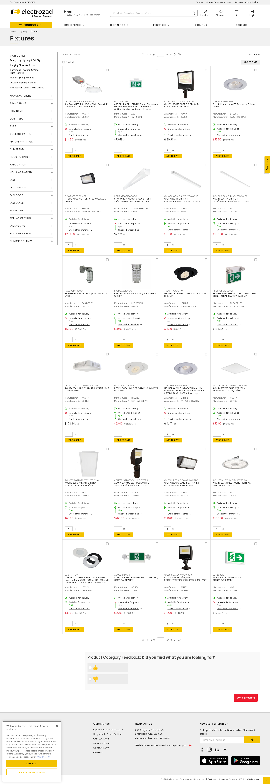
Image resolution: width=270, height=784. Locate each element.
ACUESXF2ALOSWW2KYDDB (178, 575)
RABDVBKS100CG (74, 291)
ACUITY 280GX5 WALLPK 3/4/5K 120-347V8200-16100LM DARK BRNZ (182, 484)
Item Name (16, 111)
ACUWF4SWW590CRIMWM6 (79, 101)
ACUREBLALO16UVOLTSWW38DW (230, 480)
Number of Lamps (21, 241)
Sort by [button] (253, 54)
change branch (93, 15)
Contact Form (101, 747)
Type (13, 126)
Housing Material (22, 172)
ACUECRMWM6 (122, 575)
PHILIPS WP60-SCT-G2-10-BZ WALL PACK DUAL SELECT (85, 200)
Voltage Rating (20, 134)
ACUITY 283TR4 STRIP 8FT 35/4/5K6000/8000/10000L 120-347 (231, 200)
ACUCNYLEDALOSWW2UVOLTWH (81, 385)
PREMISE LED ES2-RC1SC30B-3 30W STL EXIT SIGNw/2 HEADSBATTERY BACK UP (234, 294)
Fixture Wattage (21, 141)
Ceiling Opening (20, 218)
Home (13, 31)
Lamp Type (16, 118)
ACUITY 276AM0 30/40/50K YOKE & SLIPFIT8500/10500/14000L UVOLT (132, 484)
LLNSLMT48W (71, 575)
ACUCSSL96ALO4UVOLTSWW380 (230, 196)
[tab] (31, 56)
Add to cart (74, 156)
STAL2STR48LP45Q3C (125, 196)
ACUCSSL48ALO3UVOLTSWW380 (181, 196)
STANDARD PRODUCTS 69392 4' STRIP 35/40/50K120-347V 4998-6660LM (133, 200)
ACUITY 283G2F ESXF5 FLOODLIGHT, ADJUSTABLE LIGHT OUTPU (181, 105)
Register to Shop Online (246, 2)
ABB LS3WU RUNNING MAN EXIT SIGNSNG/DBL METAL (228, 578)
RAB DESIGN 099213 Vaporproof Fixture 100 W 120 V (86, 294)
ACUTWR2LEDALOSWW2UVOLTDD (181, 480)
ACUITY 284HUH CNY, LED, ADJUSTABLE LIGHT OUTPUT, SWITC (87, 389)
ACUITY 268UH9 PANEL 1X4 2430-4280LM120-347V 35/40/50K (81, 484)
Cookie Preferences (169, 779)
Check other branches (79, 135)
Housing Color (20, 233)
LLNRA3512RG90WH (223, 101)
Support (18, 2)
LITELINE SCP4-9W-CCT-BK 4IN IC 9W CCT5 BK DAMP (185, 294)
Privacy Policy (43, 756)
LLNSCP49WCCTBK (173, 291)
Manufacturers (20, 95)
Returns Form (101, 743)
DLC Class (17, 203)
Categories (18, 55)
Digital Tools (119, 25)
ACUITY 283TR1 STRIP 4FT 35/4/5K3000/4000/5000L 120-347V (182, 200)
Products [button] (31, 25)
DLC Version (18, 187)
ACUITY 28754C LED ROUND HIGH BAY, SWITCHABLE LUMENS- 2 (232, 484)
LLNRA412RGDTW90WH (175, 385)
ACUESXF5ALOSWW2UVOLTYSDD (181, 101)
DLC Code (16, 195)
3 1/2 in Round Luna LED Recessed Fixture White (234, 105)
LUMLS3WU (218, 575)
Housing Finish (20, 157)
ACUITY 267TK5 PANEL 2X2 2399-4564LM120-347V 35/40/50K (229, 389)
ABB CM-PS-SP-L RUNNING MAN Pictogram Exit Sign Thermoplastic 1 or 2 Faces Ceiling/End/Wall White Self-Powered (136, 106)
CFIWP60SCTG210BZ (75, 196)
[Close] (57, 726)
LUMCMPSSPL (121, 101)
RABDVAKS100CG (123, 291)
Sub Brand (17, 149)
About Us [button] (201, 25)
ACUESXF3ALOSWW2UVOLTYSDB (131, 480)
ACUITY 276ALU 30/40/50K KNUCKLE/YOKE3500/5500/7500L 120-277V (185, 578)
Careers (98, 752)
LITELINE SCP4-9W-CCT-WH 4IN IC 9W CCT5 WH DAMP (136, 389)
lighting (23, 31)
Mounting (16, 210)
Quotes (199, 2)
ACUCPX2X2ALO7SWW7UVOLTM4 (230, 385)
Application (18, 164)
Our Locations (101, 738)
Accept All (31, 763)
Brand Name (18, 103)
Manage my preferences (32, 771)
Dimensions (17, 225)
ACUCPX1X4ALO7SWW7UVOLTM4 (82, 480)
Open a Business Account (219, 2)
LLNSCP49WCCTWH (124, 385)
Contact (241, 25)
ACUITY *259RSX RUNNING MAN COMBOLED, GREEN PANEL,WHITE (136, 578)
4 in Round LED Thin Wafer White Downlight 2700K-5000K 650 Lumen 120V (86, 105)
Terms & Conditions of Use (192, 779)
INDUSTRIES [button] (159, 25)
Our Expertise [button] (73, 25)
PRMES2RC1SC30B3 (223, 291)
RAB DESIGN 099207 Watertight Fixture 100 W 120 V (135, 294)
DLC (12, 180)
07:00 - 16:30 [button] (73, 15)
